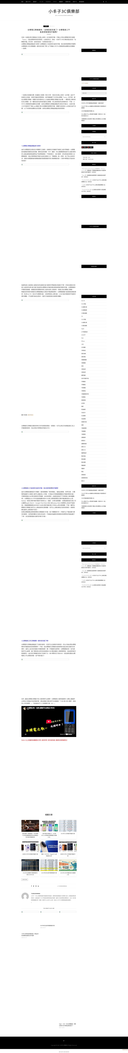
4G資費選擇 (84, 310)
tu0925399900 (63, 886)
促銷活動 (83, 356)
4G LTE (41, 1)
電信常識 (83, 456)
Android (48, 1)
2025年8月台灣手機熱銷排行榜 (49, 872)
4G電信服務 (84, 313)
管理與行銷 (68, 1)
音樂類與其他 (84, 477)
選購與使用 (84, 443)
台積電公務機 (24, 879)
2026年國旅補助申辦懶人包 (87, 111)
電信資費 (83, 462)
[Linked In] (38, 886)
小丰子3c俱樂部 (84, 83)
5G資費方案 (84, 322)
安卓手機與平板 (85, 378)
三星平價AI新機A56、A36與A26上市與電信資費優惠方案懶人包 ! (49, 835)
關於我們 (61, 1051)
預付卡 (83, 481)
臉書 (82, 425)
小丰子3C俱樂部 (64, 11)
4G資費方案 (84, 307)
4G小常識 (83, 303)
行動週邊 (83, 431)
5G (82, 316)
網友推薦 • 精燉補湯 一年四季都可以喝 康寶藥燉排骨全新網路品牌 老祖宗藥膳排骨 (30, 835)
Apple (55, 1)
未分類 (83, 403)
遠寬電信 (30, 415)
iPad (82, 338)
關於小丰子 (28, 1)
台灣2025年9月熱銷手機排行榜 (30, 854)
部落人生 (75, 1)
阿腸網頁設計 (125, 1049)
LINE (82, 344)
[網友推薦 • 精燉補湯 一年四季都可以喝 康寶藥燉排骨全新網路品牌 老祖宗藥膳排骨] (30, 831)
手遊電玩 (83, 397)
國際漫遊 (83, 375)
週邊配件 (61, 1)
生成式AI (83, 412)
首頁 (22, 1)
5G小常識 (83, 319)
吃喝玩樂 (83, 369)
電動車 (83, 468)
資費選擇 (83, 437)
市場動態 (46, 26)
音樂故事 (83, 474)
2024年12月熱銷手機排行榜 (68, 833)
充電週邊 (83, 362)
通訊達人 (35, 1)
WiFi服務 (83, 347)
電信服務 (83, 459)
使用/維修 (83, 353)
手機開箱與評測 (85, 394)
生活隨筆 (83, 415)
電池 (82, 471)
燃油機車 (83, 409)
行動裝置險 (84, 428)
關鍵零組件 (84, 453)
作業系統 (83, 350)
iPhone (83, 341)
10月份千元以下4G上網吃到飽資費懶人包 (95, 184)
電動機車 (83, 465)
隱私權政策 (81, 1)
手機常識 (83, 390)
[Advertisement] (48, 756)
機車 (82, 406)
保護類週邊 (84, 359)
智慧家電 (83, 400)
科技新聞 (83, 418)
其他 (82, 366)
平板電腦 (83, 387)
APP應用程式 (84, 331)
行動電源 (83, 434)
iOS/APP (83, 335)
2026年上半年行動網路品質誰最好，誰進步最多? (92, 103)
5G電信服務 (84, 325)
